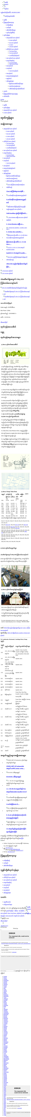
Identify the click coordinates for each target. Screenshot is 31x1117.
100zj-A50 (26, 524)
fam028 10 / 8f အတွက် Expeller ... (16, 253)
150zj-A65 (17, 528)
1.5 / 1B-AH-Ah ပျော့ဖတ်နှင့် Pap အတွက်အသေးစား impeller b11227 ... (16, 791)
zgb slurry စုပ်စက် (13, 46)
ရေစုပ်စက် (9, 78)
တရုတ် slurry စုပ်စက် (19, 915)
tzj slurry (11, 44)
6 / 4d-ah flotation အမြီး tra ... (15, 224)
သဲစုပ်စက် (19, 913)
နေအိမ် (5, 19)
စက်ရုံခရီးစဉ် (9, 25)
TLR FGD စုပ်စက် (13, 70)
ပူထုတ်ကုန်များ (10, 910)
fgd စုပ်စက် (9, 68)
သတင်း (5, 91)
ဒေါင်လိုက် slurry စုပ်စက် (12, 49)
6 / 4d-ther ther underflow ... (14, 232)
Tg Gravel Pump (13, 62)
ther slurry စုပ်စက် (13, 42)
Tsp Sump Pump (13, 51)
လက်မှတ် (8, 27)
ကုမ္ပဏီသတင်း (7, 901)
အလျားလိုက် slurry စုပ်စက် (13, 37)
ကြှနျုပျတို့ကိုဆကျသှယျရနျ (10, 93)
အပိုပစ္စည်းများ (10, 81)
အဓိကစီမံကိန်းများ (11, 30)
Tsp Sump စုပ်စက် (13, 53)
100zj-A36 (8, 524)
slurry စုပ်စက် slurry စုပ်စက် (13, 58)
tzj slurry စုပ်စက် (7, 112)
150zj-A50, (13, 526)
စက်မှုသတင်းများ (7, 904)
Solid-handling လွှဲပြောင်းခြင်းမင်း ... (16, 213)
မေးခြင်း (21, 838)
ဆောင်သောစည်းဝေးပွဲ (14, 86)
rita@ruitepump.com (15, 849)
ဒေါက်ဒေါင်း (6, 96)
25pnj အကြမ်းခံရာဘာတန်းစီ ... (15, 191)
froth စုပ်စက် (9, 73)
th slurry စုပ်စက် (13, 40)
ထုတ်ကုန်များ (6, 35)
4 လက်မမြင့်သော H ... (12, 804)
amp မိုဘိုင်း (21, 910)
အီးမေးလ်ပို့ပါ (4, 322)
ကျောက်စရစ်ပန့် (10, 60)
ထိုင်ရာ (16, 910)
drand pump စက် (9, 915)
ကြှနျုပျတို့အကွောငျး (8, 22)
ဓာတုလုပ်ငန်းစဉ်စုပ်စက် (12, 76)
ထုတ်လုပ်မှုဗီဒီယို (10, 32)
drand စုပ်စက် (9, 65)
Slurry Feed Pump (12, 913)
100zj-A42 (17, 524)
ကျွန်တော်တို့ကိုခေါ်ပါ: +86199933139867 (10, 12)
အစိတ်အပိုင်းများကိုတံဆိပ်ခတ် (17, 88)
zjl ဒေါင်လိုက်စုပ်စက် (14, 55)
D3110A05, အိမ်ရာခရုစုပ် (13, 776)
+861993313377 (9, 848)
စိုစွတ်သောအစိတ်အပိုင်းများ (16, 83)
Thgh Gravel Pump (13, 64)
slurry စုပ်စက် (4, 913)
